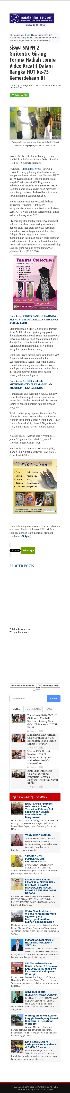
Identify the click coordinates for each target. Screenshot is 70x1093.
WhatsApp (28, 550)
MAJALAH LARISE (41, 1087)
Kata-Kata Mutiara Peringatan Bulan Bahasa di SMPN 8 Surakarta (40, 1044)
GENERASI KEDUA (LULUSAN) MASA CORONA (41, 993)
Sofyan (26, 536)
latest (17, 708)
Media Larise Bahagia (43, 1089)
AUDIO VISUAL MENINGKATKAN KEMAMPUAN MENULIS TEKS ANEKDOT (31, 384)
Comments (34, 708)
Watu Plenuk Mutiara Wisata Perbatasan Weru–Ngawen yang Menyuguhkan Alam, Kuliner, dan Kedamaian (41, 916)
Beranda (37, 687)
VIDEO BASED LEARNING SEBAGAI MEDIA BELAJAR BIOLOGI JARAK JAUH (34, 319)
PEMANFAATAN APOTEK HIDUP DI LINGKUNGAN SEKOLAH (39, 942)
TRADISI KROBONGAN (38, 835)
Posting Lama (51, 685)
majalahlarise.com (31, 168)
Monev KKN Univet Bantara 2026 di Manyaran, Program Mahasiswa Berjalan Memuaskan (39, 757)
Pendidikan (30, 35)
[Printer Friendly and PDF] (19, 96)
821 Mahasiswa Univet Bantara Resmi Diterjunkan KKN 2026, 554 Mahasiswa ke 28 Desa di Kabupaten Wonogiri (41, 969)
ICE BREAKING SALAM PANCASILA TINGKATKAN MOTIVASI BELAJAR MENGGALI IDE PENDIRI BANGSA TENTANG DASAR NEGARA (41, 886)
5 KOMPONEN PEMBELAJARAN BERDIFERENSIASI (35, 858)
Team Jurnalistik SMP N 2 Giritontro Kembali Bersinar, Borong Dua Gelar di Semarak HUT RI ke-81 (42, 721)
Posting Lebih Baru (22, 685)
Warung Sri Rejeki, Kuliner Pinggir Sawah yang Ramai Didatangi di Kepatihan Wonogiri (41, 1019)
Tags (49, 708)
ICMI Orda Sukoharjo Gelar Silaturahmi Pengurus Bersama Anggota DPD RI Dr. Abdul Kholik (42, 777)
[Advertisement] (38, 597)
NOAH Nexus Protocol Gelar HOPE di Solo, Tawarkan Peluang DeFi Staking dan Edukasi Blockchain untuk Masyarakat (39, 810)
